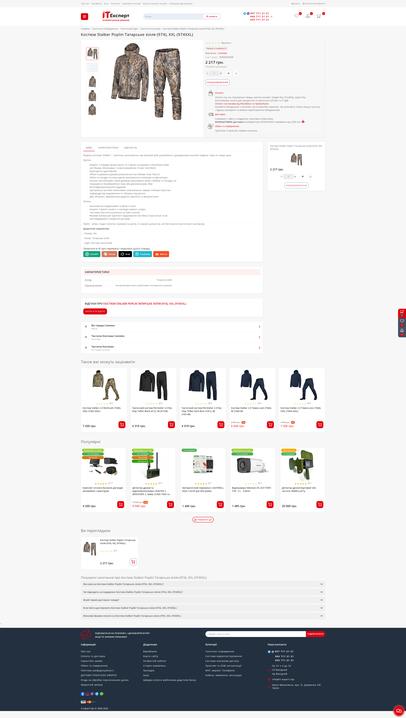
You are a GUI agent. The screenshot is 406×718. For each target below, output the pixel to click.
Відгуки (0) (130, 147)
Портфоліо (96, 3)
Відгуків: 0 (225, 42)
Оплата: (219, 92)
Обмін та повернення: (227, 126)
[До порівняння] (236, 73)
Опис (89, 147)
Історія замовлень (154, 665)
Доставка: (220, 114)
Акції (146, 675)
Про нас (85, 3)
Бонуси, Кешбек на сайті (155, 3)
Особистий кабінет (314, 3)
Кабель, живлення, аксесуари (223, 675)
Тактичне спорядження (219, 651)
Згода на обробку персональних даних (105, 679)
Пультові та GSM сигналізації (223, 665)
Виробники (150, 651)
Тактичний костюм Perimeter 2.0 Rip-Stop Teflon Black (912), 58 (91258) (103, 409)
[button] (92, 44)
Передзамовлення (217, 82)
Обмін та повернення (94, 665)
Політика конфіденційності (97, 670)
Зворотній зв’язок (92, 684)
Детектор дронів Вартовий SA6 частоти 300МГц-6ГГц (299, 489)
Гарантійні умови (91, 660)
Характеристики (108, 147)
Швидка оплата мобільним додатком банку (169, 679)
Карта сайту (150, 656)
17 (111, 483)
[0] (308, 16)
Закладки (148, 670)
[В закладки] (228, 73)
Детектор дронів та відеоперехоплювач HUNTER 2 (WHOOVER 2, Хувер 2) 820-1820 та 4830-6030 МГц (150, 492)
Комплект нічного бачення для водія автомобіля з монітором (103, 489)
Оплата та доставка (93, 656)
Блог (106, 3)
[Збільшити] (221, 73)
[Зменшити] (207, 73)
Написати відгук (95, 311)
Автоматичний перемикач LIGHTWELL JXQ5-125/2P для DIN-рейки (203, 489)
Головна (85, 28)
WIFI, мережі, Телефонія (220, 670)
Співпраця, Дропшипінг (181, 3)
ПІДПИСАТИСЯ (316, 634)
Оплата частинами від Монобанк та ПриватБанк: (242, 103)
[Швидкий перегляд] (123, 382)
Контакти (115, 3)
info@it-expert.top (283, 679)
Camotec (222, 53)
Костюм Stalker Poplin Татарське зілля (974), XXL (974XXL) (117, 542)
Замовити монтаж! (131, 3)
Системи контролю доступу (222, 660)
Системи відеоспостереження (223, 656)
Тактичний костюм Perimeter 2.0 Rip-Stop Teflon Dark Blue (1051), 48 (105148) (152, 411)
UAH (296, 3)
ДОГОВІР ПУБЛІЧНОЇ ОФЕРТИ (99, 675)
